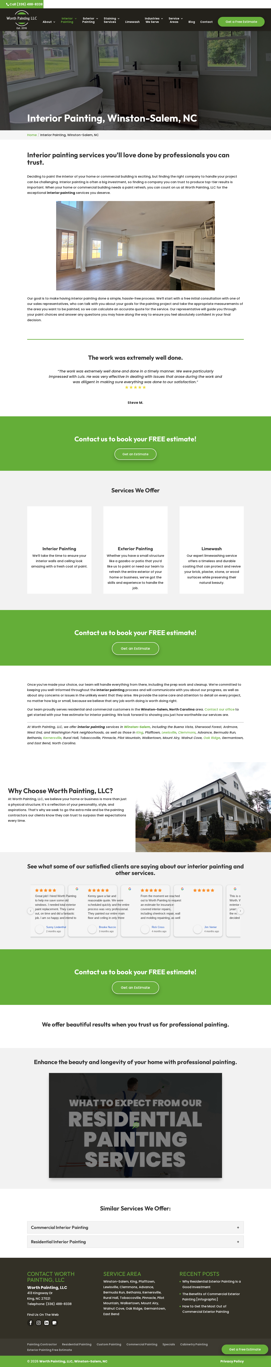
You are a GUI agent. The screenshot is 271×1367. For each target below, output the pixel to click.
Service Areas (174, 20)
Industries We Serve (152, 20)
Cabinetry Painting (194, 1344)
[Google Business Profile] (54, 1322)
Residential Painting (76, 1344)
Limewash (132, 22)
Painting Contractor (42, 1344)
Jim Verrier (210, 927)
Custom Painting (109, 1344)
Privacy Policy (232, 1361)
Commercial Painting (141, 1344)
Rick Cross (158, 927)
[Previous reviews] (30, 911)
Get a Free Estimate (245, 1349)
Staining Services (110, 20)
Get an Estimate (135, 454)
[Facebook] (30, 1322)
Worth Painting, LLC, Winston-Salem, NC (73, 1361)
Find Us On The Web (43, 1314)
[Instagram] (38, 1322)
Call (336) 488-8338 (26, 4)
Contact (206, 22)
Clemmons (187, 732)
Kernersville (52, 738)
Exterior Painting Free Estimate (49, 1350)
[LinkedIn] (46, 1322)
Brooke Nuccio (107, 927)
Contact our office (219, 709)
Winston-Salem (137, 727)
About (47, 22)
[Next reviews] (240, 911)
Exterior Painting (88, 20)
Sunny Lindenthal (56, 927)
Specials (168, 1344)
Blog (191, 22)
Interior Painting (67, 20)
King (139, 732)
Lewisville (169, 732)
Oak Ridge (212, 738)
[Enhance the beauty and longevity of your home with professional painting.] (135, 1125)
